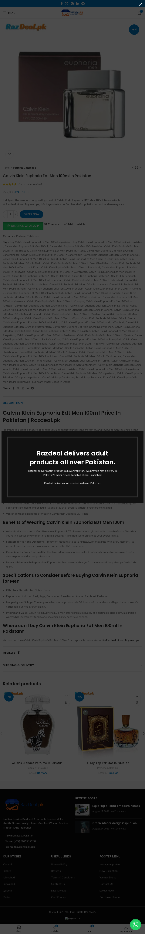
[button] (135, 924)
